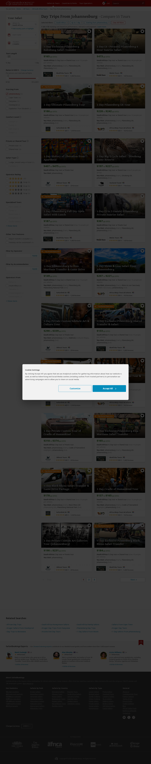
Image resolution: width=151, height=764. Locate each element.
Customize (75, 388)
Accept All (108, 388)
